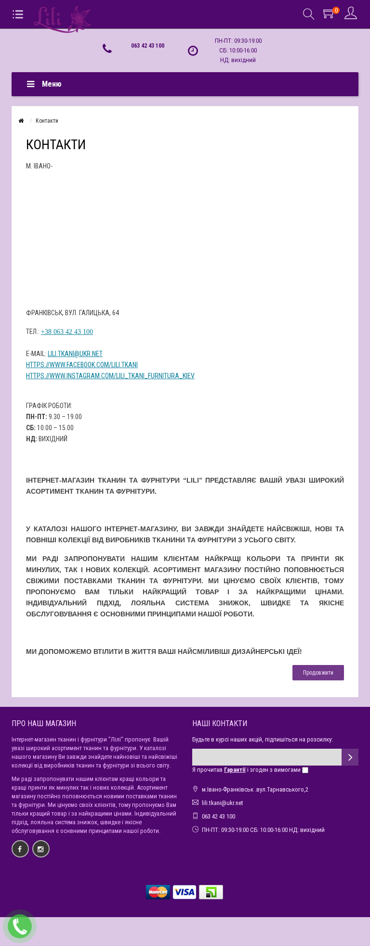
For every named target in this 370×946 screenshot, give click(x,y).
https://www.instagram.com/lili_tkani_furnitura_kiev (110, 376)
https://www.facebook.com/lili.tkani (82, 365)
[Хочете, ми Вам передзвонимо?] (20, 926)
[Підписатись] (350, 757)
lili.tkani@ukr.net (75, 354)
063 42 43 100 (147, 45)
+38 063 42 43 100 (67, 331)
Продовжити (318, 672)
